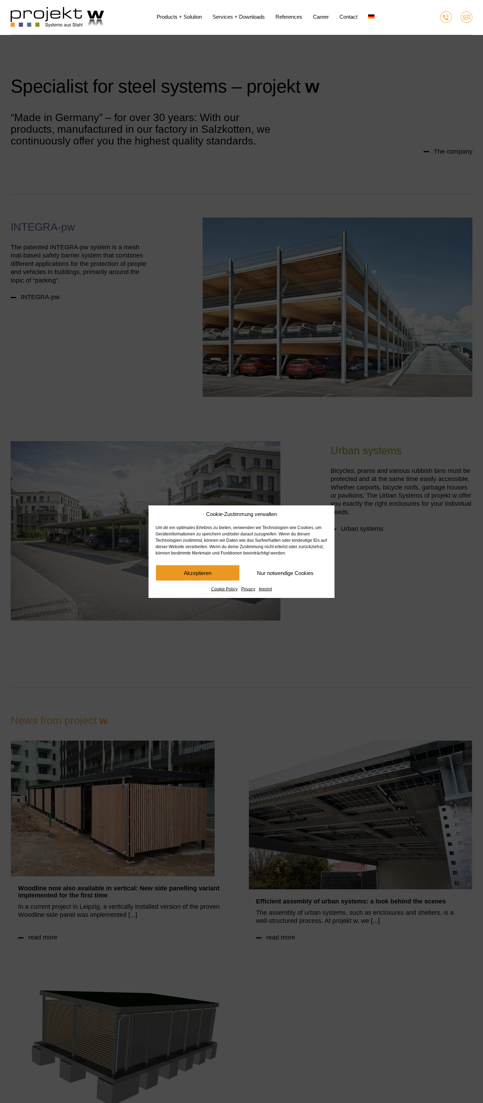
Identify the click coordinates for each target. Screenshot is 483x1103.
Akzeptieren (197, 573)
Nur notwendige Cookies (285, 573)
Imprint (265, 589)
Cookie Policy (224, 589)
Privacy (248, 589)
